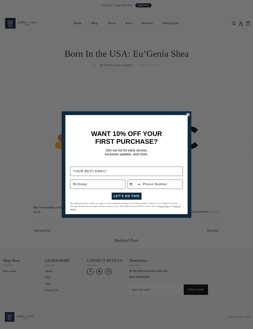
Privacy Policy (164, 206)
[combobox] (134, 184)
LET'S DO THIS (127, 196)
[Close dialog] (188, 115)
